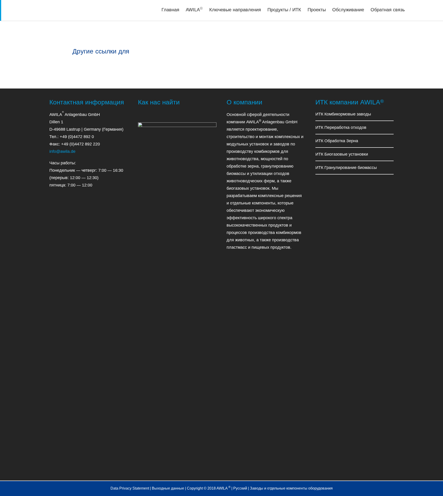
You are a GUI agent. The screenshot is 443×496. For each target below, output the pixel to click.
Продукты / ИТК (284, 9)
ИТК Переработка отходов (340, 127)
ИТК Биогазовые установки (341, 154)
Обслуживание (348, 9)
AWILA (194, 9)
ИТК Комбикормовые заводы (343, 114)
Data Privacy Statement (130, 488)
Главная (170, 9)
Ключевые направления (235, 9)
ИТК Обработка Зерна (336, 141)
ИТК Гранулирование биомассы (346, 167)
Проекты (317, 9)
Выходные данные (168, 488)
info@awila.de (62, 151)
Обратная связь (388, 9)
